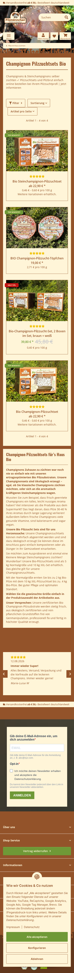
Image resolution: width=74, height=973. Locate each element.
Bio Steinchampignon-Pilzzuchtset (37, 181)
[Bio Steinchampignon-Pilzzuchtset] (37, 150)
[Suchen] (66, 17)
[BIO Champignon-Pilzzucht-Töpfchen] (37, 227)
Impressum (13, 927)
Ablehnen (37, 958)
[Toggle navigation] (8, 36)
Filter (16, 103)
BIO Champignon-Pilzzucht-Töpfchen (37, 258)
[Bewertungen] (37, 176)
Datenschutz (32, 927)
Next (70, 674)
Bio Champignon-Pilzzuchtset (37, 412)
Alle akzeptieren (37, 936)
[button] (43, 36)
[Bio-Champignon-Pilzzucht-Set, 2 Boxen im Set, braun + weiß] (37, 300)
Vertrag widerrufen (36, 851)
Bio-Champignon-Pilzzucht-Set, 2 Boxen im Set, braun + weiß (37, 333)
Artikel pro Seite (21, 111)
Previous (4, 674)
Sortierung (37, 103)
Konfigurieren (37, 947)
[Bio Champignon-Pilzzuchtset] (37, 381)
